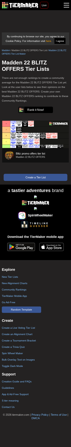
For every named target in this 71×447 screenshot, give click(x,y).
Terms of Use (59, 414)
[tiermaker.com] (20, 5)
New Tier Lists (10, 276)
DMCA (35, 418)
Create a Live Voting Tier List (18, 327)
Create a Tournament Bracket (19, 340)
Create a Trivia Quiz (13, 346)
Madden (6, 50)
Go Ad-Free (8, 302)
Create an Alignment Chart (17, 334)
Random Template (21, 309)
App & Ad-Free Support (15, 394)
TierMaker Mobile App (14, 295)
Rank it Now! (35, 109)
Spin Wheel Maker (12, 353)
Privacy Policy (40, 414)
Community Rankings (14, 289)
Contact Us (8, 407)
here (48, 40)
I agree (60, 40)
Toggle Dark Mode (12, 366)
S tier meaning (10, 400)
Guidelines (8, 387)
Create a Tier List (35, 177)
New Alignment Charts (14, 283)
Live (44, 5)
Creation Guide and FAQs (16, 381)
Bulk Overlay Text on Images (18, 359)
